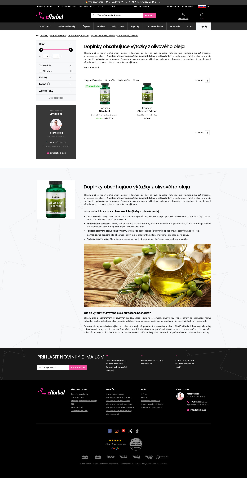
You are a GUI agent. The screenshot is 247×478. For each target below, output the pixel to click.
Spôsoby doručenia (79, 394)
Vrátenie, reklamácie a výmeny (84, 400)
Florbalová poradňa (45, 6)
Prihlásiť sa (78, 367)
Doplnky (44, 35)
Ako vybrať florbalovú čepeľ (118, 400)
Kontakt (101, 6)
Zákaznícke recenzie (115, 444)
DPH (72, 404)
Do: (51, 56)
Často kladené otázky (115, 394)
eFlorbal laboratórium (67, 6)
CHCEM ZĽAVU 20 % (146, 2)
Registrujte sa (173, 6)
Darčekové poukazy (79, 411)
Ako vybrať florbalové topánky (118, 411)
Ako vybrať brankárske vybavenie (120, 407)
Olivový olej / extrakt (127, 35)
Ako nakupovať (112, 414)
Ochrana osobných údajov (152, 404)
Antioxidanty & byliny (78, 35)
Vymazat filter (56, 97)
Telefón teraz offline (141, 6)
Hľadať (149, 15)
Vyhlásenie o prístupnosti (151, 407)
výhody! (190, 6)
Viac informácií (91, 67)
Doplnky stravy (58, 35)
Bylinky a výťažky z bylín (103, 35)
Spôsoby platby (77, 397)
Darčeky (111, 6)
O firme (144, 394)
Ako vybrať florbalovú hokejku (118, 397)
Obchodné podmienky (150, 400)
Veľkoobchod (77, 407)
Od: (41, 56)
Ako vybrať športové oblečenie (119, 404)
